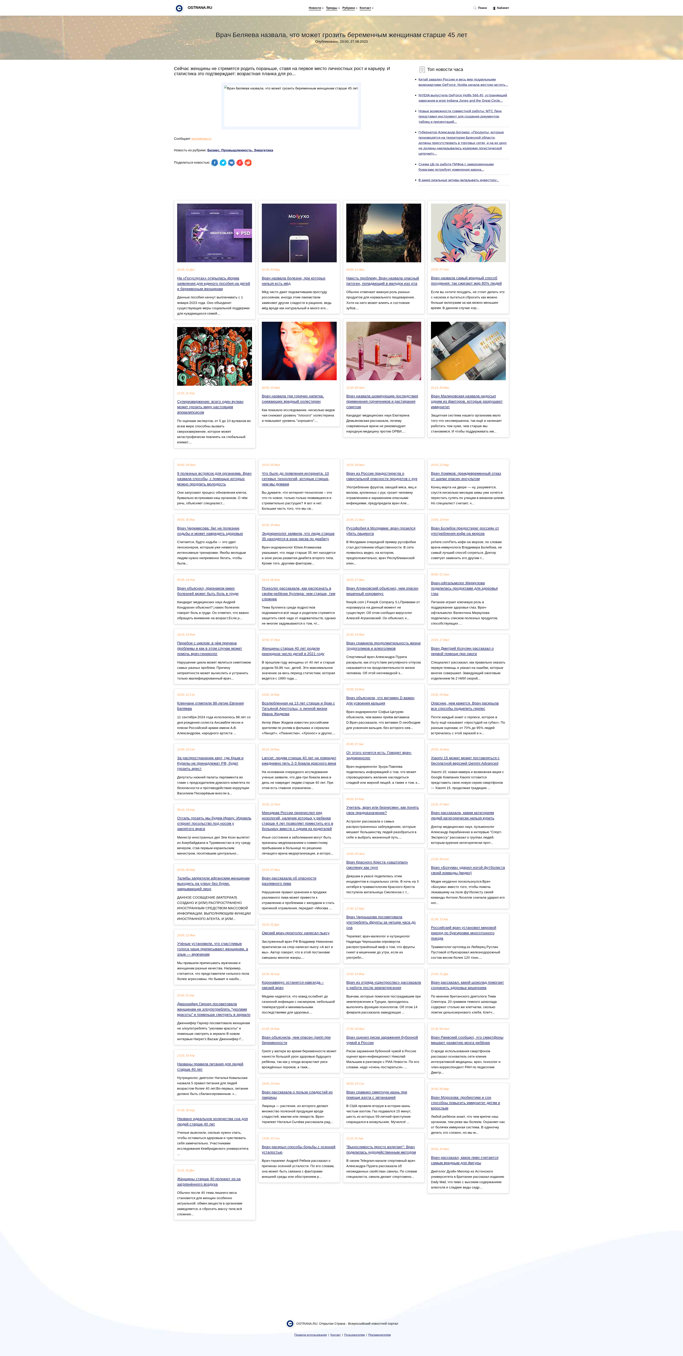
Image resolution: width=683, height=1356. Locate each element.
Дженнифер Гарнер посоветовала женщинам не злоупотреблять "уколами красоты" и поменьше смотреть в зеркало (213, 1009)
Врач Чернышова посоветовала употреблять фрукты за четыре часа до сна (381, 922)
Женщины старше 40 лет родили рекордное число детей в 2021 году (293, 651)
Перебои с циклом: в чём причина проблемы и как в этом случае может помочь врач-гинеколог (209, 648)
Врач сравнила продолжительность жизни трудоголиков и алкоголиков (383, 646)
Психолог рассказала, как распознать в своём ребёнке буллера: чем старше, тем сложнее (298, 593)
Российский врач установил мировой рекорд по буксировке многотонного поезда (463, 932)
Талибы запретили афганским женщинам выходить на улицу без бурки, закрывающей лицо (213, 883)
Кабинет (502, 8)
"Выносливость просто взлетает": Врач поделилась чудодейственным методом (381, 1149)
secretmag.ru (201, 138)
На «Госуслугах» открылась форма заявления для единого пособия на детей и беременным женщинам (213, 283)
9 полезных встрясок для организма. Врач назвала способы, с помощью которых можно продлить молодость (214, 478)
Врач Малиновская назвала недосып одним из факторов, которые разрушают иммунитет (467, 401)
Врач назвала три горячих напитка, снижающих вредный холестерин (293, 399)
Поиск (482, 8)
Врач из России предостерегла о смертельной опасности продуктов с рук (381, 476)
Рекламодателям (379, 1334)
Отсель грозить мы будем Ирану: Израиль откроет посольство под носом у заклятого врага (214, 823)
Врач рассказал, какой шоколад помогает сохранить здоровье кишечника (467, 985)
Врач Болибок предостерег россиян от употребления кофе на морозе (465, 531)
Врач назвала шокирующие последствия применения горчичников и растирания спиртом (382, 401)
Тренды (331, 8)
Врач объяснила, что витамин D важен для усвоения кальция (380, 700)
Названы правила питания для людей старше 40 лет (210, 1066)
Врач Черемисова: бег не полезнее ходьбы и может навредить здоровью (210, 531)
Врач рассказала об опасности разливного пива (289, 881)
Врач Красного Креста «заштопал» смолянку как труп (377, 865)
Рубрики (348, 8)
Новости (315, 8)
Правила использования (310, 1334)
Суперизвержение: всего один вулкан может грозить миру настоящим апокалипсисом (210, 406)
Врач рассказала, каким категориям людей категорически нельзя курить (462, 815)
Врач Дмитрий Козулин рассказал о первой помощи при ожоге (462, 651)
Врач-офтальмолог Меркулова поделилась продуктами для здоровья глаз (464, 588)
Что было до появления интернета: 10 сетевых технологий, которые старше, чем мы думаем (295, 478)
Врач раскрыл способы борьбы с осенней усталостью (298, 1149)
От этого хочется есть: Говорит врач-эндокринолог (379, 755)
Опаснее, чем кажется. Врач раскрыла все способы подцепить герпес (465, 706)
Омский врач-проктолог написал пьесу (296, 933)
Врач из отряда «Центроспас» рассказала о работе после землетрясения (383, 985)
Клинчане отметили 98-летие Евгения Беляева (210, 706)
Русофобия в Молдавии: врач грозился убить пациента (380, 531)
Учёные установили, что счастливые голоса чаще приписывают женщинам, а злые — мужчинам (212, 948)
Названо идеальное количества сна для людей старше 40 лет (212, 1121)
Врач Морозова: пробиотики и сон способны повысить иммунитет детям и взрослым (465, 1102)
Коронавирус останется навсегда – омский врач (293, 985)
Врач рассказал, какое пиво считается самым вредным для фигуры (464, 1160)
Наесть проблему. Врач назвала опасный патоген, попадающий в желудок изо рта (382, 281)
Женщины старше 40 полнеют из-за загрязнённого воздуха (209, 1181)
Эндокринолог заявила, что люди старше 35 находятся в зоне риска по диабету (298, 536)
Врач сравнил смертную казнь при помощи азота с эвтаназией (376, 1095)
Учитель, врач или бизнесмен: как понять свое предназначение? (382, 810)
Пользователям (354, 1334)
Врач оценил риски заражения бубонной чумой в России (382, 1040)
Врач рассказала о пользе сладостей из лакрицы (297, 1095)
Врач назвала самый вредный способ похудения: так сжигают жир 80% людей (466, 280)
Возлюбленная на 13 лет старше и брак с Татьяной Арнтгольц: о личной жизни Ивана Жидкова (298, 708)
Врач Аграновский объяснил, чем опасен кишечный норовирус (382, 591)
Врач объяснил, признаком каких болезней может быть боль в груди (208, 591)
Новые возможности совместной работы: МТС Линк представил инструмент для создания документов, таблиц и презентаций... (460, 116)
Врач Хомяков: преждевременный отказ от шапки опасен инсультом (466, 476)
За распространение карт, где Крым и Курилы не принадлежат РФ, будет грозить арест (210, 763)
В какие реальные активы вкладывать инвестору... (459, 180)
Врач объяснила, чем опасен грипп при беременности (296, 1040)
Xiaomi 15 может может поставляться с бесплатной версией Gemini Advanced (465, 760)
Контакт (365, 8)
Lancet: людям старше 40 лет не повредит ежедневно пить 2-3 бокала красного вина (299, 760)
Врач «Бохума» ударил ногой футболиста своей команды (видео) (468, 870)
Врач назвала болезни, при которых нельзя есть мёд (293, 281)
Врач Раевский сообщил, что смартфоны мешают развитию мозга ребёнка (467, 1040)
